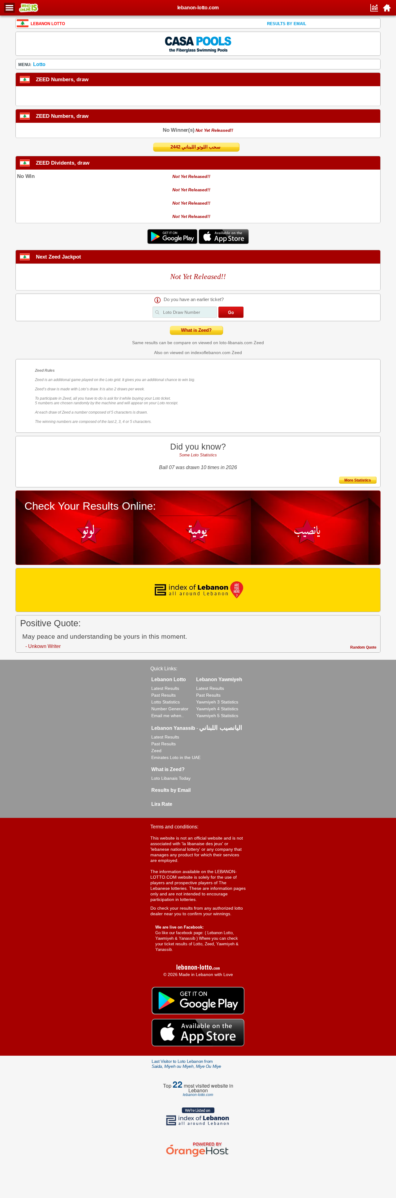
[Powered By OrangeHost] (198, 1156)
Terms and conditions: (174, 826)
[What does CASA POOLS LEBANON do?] (198, 43)
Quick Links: (163, 668)
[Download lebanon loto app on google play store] (173, 242)
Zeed (259, 342)
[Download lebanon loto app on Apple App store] (224, 242)
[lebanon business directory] (198, 590)
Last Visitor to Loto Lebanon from (186, 1064)
